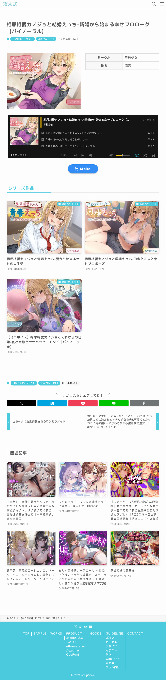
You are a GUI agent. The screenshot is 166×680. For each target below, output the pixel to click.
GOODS (96, 633)
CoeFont (72, 654)
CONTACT (135, 633)
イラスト (111, 650)
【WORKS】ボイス (22, 38)
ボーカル (111, 642)
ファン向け (113, 667)
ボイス (110, 638)
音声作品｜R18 (46, 38)
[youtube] (85, 626)
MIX (108, 654)
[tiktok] (80, 626)
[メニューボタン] (162, 4)
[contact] (90, 626)
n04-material (76, 646)
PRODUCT (74, 633)
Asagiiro (72, 650)
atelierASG (74, 638)
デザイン (111, 646)
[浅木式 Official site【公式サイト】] (10, 4)
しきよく (71, 642)
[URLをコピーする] (144, 403)
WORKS (56, 633)
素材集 (110, 663)
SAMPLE (40, 633)
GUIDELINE (114, 633)
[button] (21, 403)
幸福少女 (72, 383)
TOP (26, 633)
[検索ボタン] (154, 4)
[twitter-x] (76, 626)
